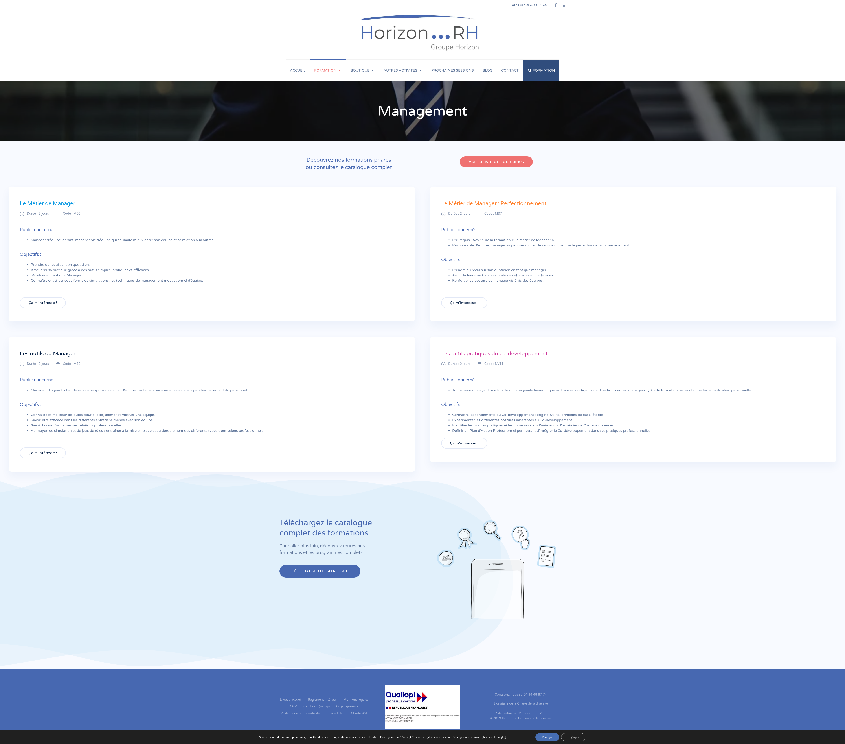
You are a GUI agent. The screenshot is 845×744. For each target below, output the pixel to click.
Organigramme (347, 706)
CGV (293, 706)
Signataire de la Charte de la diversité (521, 703)
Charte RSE (359, 713)
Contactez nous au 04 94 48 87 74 (521, 694)
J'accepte (547, 737)
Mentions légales (356, 700)
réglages (503, 737)
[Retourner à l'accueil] (422, 35)
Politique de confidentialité (300, 713)
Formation (544, 70)
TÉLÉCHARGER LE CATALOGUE (320, 571)
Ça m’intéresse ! (43, 303)
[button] (542, 713)
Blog (487, 70)
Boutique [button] (360, 70)
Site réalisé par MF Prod (513, 713)
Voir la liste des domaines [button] (496, 161)
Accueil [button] (297, 70)
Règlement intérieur (322, 700)
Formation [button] (325, 70)
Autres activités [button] (400, 70)
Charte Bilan (335, 713)
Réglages (573, 737)
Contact (510, 70)
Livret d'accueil (290, 700)
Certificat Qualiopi (316, 706)
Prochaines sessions (452, 70)
